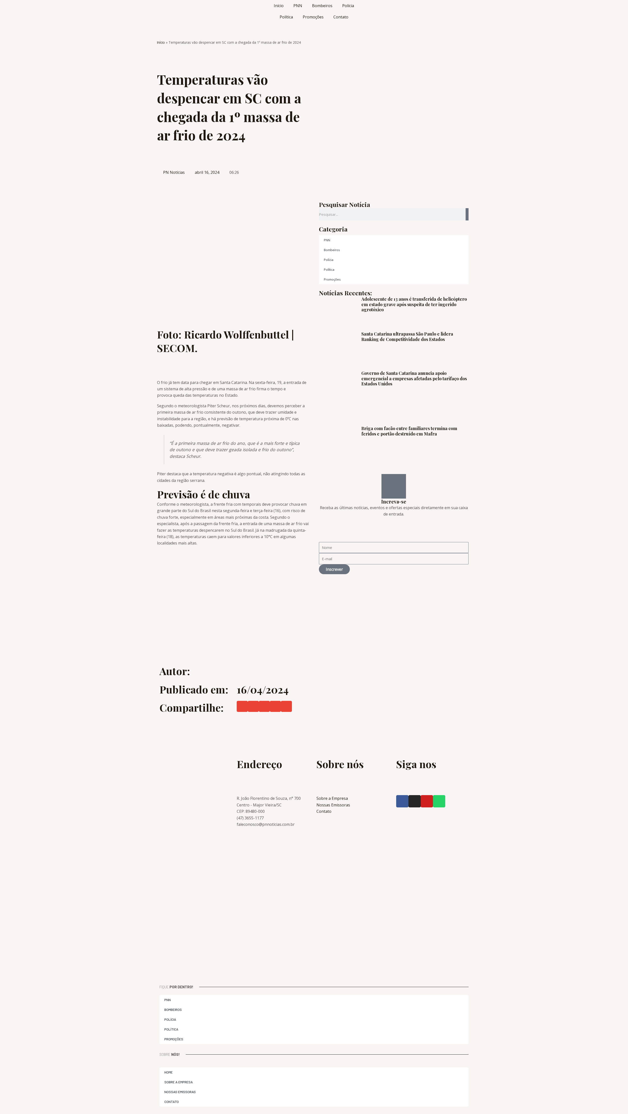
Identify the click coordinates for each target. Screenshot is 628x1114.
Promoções (313, 17)
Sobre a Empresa (178, 1082)
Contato (340, 17)
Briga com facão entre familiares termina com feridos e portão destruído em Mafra (409, 431)
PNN (297, 5)
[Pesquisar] (467, 214)
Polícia (348, 5)
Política (286, 17)
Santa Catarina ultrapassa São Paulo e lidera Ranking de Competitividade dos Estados (407, 336)
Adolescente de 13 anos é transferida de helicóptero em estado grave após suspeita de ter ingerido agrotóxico (414, 304)
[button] (242, 706)
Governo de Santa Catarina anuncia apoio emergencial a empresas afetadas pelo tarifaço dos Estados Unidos (414, 378)
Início (279, 5)
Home (168, 1072)
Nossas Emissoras (180, 1092)
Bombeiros (322, 5)
